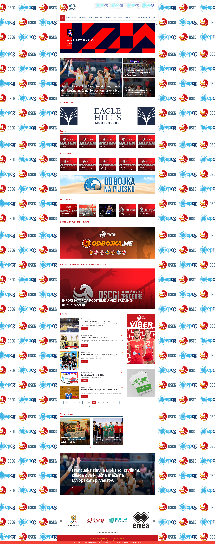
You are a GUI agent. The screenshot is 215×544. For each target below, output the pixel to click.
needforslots (158, 24)
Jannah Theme (76, 542)
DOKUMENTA (99, 17)
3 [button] (100, 532)
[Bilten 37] (107, 141)
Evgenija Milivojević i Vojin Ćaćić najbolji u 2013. (99, 389)
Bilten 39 (63, 146)
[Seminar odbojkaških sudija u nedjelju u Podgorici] (107, 210)
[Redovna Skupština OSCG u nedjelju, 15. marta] (87, 210)
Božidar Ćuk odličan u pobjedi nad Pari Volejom (99, 354)
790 (108, 402)
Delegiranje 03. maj (65, 169)
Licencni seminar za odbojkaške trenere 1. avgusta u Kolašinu (66, 213)
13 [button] (115, 532)
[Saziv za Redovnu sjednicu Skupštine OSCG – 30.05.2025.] (146, 210)
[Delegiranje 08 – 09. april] (146, 164)
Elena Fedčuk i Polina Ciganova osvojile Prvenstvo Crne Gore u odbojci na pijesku (73, 439)
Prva (66, 402)
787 (99, 402)
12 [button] (114, 532)
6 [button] (105, 532)
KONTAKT (127, 17)
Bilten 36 (122, 146)
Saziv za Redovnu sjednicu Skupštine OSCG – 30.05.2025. (146, 213)
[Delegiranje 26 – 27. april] (107, 164)
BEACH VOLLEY (118, 17)
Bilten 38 (82, 146)
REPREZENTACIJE (71, 17)
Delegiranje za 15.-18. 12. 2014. (92, 375)
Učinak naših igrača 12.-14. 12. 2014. (94, 338)
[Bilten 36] (127, 141)
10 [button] (111, 532)
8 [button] (108, 532)
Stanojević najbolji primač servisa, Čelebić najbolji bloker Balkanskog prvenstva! (107, 439)
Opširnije (84, 328)
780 (80, 402)
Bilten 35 (141, 146)
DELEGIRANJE (67, 154)
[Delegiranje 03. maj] (68, 164)
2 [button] (99, 532)
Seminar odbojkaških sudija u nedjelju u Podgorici (106, 213)
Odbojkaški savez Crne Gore (118, 538)
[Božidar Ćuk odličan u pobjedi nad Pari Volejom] (69, 360)
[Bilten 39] (68, 141)
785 (89, 402)
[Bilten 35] (146, 141)
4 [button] (102, 532)
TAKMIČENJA (82, 17)
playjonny (198, 24)
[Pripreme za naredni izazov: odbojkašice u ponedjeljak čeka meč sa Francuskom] (139, 67)
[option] (107, 78)
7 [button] (106, 532)
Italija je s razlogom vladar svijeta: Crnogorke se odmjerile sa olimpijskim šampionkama (137, 92)
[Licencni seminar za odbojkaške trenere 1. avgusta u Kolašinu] (68, 210)
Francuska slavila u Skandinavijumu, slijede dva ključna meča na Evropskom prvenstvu (107, 475)
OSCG (90, 17)
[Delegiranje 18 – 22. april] (127, 164)
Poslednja (91, 406)
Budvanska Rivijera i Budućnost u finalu (96, 321)
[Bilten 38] (87, 141)
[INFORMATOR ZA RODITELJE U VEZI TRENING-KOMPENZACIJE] (107, 288)
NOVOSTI (108, 17)
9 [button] (109, 532)
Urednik (84, 319)
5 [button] (103, 532)
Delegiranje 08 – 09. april (146, 169)
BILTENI (64, 131)
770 (75, 402)
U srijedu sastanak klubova (127, 215)
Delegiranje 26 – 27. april (107, 169)
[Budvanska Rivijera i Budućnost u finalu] (69, 325)
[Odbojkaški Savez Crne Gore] (68, 7)
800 (113, 402)
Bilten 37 (102, 146)
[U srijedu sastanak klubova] (127, 210)
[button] (61, 521)
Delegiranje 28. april (86, 169)
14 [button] (117, 532)
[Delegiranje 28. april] (87, 164)
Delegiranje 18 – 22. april (126, 169)
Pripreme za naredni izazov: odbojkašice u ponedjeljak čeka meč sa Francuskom (138, 72)
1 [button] (90, 447)
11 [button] (112, 532)
